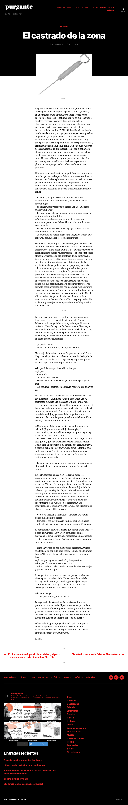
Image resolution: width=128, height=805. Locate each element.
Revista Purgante (18, 799)
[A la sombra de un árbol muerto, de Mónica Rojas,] (32, 731)
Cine (76, 7)
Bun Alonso (59, 44)
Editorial (110, 10)
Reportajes (72, 745)
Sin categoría (73, 752)
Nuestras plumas (75, 738)
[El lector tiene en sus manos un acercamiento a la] (32, 712)
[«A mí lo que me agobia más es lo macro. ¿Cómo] (13, 712)
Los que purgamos (76, 728)
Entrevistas (60, 7)
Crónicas (94, 7)
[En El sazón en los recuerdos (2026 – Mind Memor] (51, 731)
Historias (84, 7)
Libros (69, 7)
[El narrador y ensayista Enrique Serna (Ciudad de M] (51, 712)
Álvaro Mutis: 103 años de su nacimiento (24, 765)
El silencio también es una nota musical (23, 784)
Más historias (74, 731)
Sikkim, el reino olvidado (16, 779)
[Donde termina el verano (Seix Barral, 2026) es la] (13, 731)
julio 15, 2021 (74, 44)
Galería (70, 717)
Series (70, 748)
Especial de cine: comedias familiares (23, 760)
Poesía (103, 7)
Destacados (73, 704)
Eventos (71, 714)
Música (111, 7)
